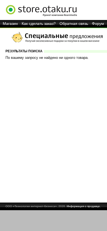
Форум (98, 23)
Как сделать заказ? (39, 23)
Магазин (10, 23)
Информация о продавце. (84, 206)
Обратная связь (74, 23)
